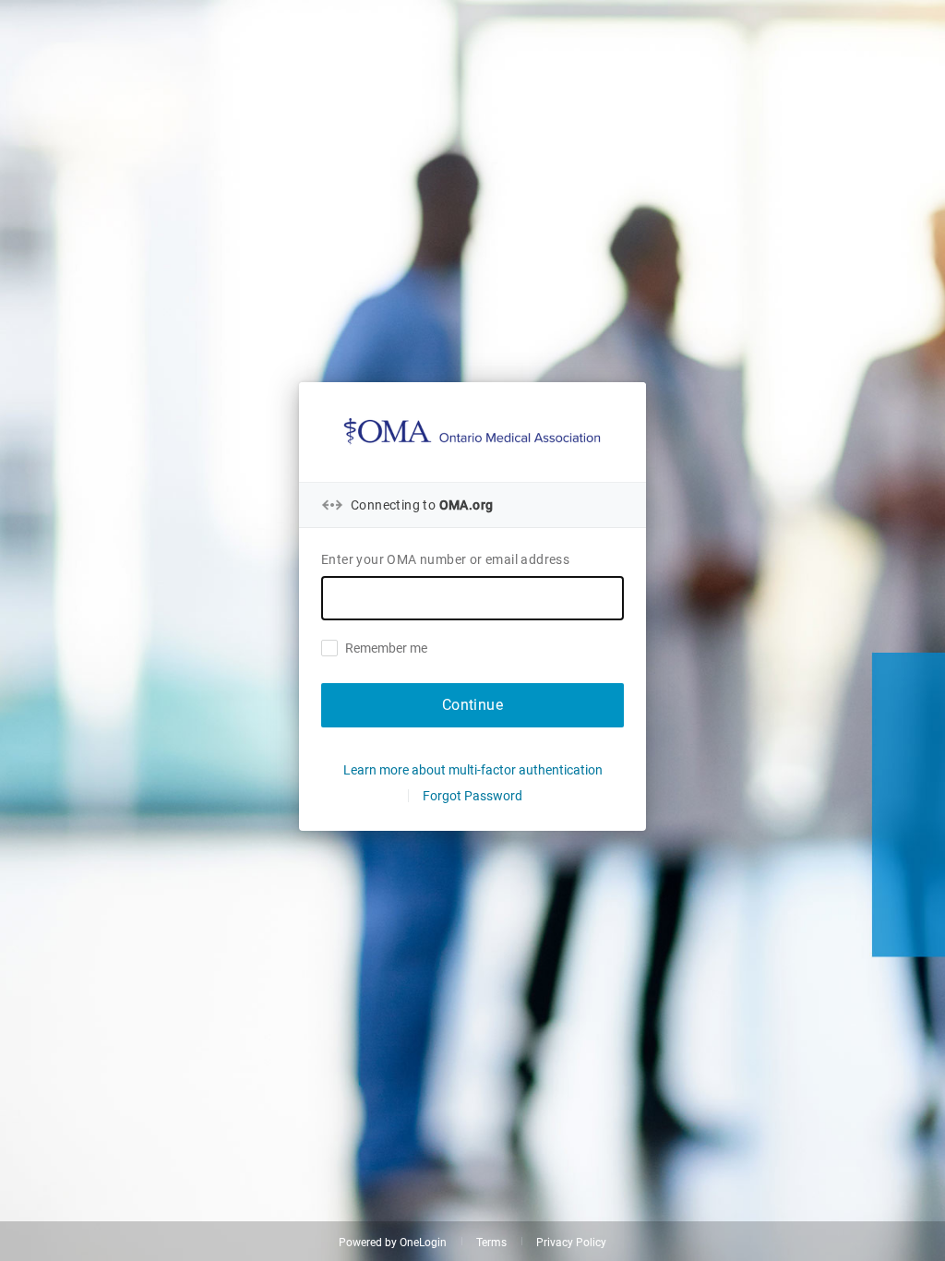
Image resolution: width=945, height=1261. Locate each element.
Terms (491, 1242)
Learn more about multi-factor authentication (473, 770)
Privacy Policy (571, 1242)
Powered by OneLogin (393, 1242)
